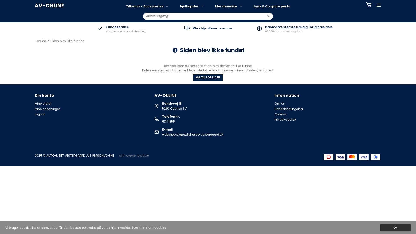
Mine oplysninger (47, 109)
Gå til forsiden (208, 77)
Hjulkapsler (189, 6)
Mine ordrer (43, 103)
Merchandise (226, 6)
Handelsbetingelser (289, 109)
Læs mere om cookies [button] (149, 227)
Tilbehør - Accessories (144, 6)
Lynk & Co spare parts (272, 6)
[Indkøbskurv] (368, 5)
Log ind (40, 114)
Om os (280, 103)
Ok (395, 227)
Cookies (280, 114)
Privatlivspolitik (285, 119)
